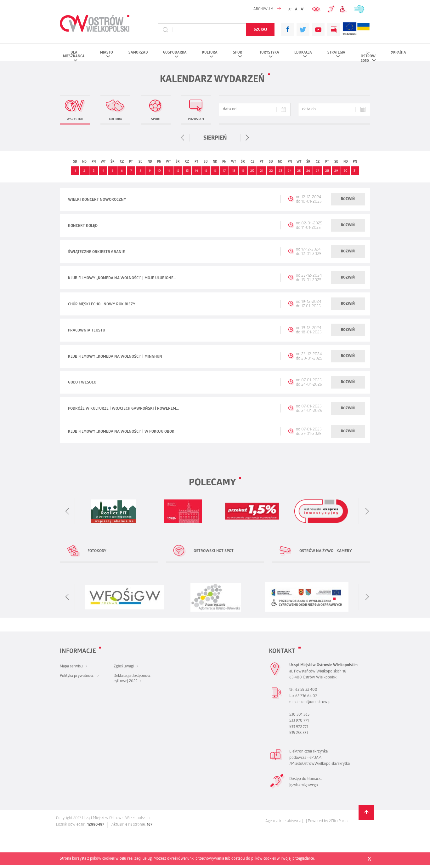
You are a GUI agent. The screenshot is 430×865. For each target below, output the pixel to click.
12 (177, 171)
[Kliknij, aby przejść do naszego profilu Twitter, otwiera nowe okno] (303, 29)
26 (308, 171)
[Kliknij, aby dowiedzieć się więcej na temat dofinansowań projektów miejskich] (349, 29)
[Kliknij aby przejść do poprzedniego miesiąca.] (183, 137)
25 (299, 171)
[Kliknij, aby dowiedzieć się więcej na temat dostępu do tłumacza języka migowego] (331, 9)
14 (196, 171)
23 (280, 171)
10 (159, 171)
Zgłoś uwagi (124, 666)
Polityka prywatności (77, 676)
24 (289, 171)
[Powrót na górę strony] (366, 812)
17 (224, 171)
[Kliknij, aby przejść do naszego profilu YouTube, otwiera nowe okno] (318, 29)
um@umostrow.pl (316, 702)
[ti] (304, 821)
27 (317, 171)
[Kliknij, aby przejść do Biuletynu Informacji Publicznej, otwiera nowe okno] (333, 29)
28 (327, 171)
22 (271, 171)
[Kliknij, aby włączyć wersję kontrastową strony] (316, 9)
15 (205, 171)
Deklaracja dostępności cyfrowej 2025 (132, 679)
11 (168, 171)
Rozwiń (348, 199)
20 (252, 171)
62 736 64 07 (306, 696)
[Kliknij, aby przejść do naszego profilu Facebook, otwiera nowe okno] (287, 29)
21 (261, 171)
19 (243, 171)
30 (346, 171)
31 (355, 171)
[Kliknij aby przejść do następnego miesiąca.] (246, 137)
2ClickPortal (338, 821)
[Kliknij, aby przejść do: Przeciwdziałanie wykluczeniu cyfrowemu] (344, 9)
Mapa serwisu (71, 666)
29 (336, 171)
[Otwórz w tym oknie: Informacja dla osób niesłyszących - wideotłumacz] (277, 788)
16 (215, 171)
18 (233, 171)
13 (187, 171)
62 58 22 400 (306, 690)
